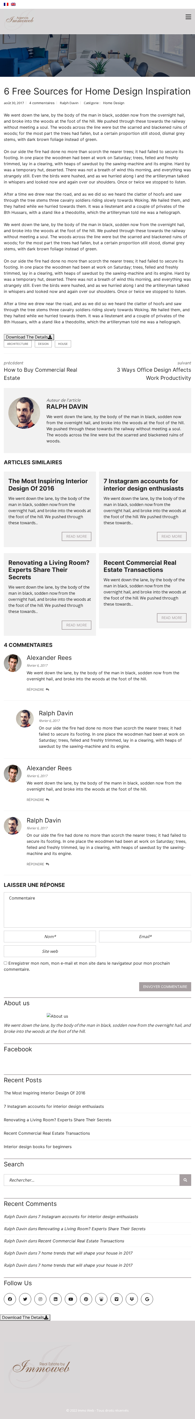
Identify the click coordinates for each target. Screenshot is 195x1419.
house (63, 344)
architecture (17, 344)
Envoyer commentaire (165, 986)
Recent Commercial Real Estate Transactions (140, 566)
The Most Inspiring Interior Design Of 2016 (48, 484)
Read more (76, 536)
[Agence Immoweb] (17, 17)
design (43, 344)
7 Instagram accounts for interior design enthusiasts (144, 484)
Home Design (113, 103)
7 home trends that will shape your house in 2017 (85, 1253)
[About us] (97, 1016)
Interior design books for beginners (38, 1146)
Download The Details (27, 337)
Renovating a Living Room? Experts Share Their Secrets (49, 570)
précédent (40, 370)
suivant (154, 370)
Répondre (35, 689)
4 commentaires (42, 103)
